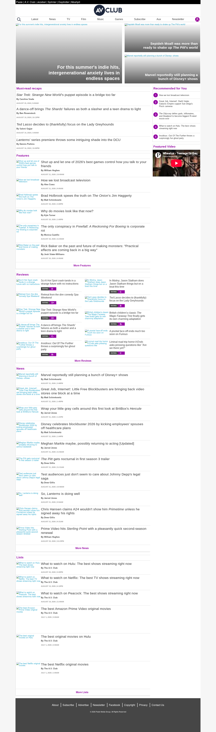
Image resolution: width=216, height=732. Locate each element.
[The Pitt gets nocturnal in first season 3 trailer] (28, 463)
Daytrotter (63, 2)
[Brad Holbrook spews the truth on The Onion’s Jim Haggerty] (28, 199)
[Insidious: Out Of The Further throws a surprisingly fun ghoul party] (28, 349)
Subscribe (139, 19)
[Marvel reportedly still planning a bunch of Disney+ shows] (28, 379)
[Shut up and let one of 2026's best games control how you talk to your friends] (28, 168)
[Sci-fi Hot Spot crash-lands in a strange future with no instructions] (28, 284)
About (55, 705)
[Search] (18, 19)
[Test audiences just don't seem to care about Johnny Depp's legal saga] (28, 480)
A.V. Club (30, 2)
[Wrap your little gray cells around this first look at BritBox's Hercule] (28, 412)
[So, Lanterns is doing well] (28, 497)
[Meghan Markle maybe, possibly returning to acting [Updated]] (28, 447)
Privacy (143, 705)
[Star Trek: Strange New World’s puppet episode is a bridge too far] (28, 313)
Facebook (114, 705)
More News (82, 548)
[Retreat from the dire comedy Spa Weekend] (28, 298)
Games (119, 19)
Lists (20, 557)
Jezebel (41, 2)
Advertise (83, 705)
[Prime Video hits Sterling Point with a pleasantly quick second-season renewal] (28, 534)
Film (83, 19)
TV (68, 19)
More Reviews (83, 360)
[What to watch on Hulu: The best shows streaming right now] (28, 567)
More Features (82, 265)
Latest (34, 19)
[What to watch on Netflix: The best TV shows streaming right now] (28, 581)
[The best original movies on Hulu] (28, 647)
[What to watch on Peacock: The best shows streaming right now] (28, 597)
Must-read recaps (29, 88)
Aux (159, 19)
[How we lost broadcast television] (28, 184)
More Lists (82, 692)
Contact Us (158, 705)
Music (100, 19)
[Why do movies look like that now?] (28, 215)
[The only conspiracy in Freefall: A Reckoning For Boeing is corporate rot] (28, 232)
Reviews (22, 274)
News (52, 19)
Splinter (52, 2)
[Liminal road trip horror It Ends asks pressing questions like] (97, 347)
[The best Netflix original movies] (28, 674)
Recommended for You (170, 88)
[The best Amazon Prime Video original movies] (28, 619)
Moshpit (75, 2)
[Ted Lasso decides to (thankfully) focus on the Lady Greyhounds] (97, 301)
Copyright (129, 705)
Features (22, 155)
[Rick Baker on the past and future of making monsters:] (28, 252)
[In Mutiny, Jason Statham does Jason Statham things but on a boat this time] (97, 286)
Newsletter (178, 19)
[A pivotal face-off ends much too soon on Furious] (97, 333)
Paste (19, 2)
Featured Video (164, 146)
